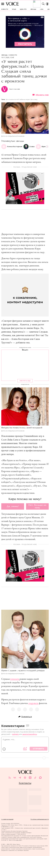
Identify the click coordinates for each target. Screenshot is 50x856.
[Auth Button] (47, 3)
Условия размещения (7, 819)
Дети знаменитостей (12, 99)
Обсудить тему (42, 95)
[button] (47, 146)
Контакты (25, 782)
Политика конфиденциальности (40, 819)
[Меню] (2, 3)
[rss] (9, 777)
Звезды (4, 55)
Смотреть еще (25, 381)
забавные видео (24, 99)
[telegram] (20, 777)
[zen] (25, 777)
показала (14, 678)
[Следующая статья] (25, 757)
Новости (13, 55)
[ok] (30, 777)
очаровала (33, 703)
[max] (40, 777)
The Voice (12, 4)
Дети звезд (34, 99)
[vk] (14, 777)
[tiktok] (35, 777)
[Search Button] (43, 3)
